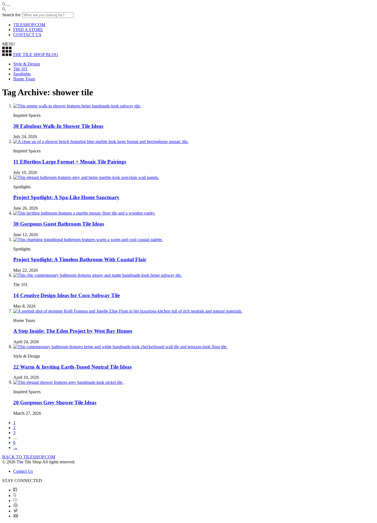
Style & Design (26, 64)
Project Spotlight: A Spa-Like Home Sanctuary (66, 197)
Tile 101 (20, 69)
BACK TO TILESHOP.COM (28, 457)
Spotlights (22, 74)
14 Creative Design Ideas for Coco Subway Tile (66, 295)
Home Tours (24, 78)
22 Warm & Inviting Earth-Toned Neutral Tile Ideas (72, 367)
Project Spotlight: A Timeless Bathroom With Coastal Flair (79, 259)
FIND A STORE (28, 29)
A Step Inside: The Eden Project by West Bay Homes (72, 331)
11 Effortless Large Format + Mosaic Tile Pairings (69, 162)
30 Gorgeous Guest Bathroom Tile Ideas (58, 224)
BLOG (35, 54)
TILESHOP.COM (29, 24)
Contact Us (23, 471)
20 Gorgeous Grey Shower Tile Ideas (54, 402)
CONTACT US (27, 34)
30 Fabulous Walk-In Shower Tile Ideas (58, 126)
